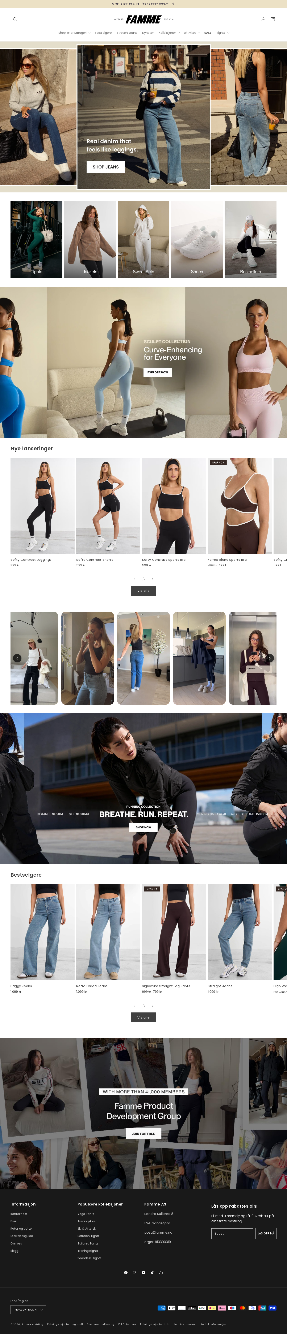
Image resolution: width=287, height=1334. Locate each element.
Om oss (16, 1243)
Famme (27, 1324)
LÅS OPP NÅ (266, 1233)
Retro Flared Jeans (92, 986)
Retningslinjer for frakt (155, 1324)
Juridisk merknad (185, 1324)
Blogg (14, 1251)
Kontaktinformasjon (214, 1324)
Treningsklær (87, 1221)
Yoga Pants (86, 1214)
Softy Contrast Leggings (31, 560)
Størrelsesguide (22, 1236)
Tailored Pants (88, 1243)
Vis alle (143, 590)
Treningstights (88, 1251)
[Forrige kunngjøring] (12, 4)
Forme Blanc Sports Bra (227, 560)
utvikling (37, 1324)
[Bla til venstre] (134, 579)
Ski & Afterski (87, 1228)
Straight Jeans (220, 986)
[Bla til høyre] (152, 579)
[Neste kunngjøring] (275, 4)
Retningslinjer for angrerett (65, 1324)
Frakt (14, 1221)
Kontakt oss (19, 1214)
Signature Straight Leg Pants (166, 986)
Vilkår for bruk (127, 1324)
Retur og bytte (21, 1228)
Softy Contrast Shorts (94, 560)
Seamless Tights (89, 1258)
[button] (15, 19)
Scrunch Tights (89, 1236)
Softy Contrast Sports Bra (164, 560)
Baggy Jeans (21, 986)
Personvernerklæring (100, 1324)
